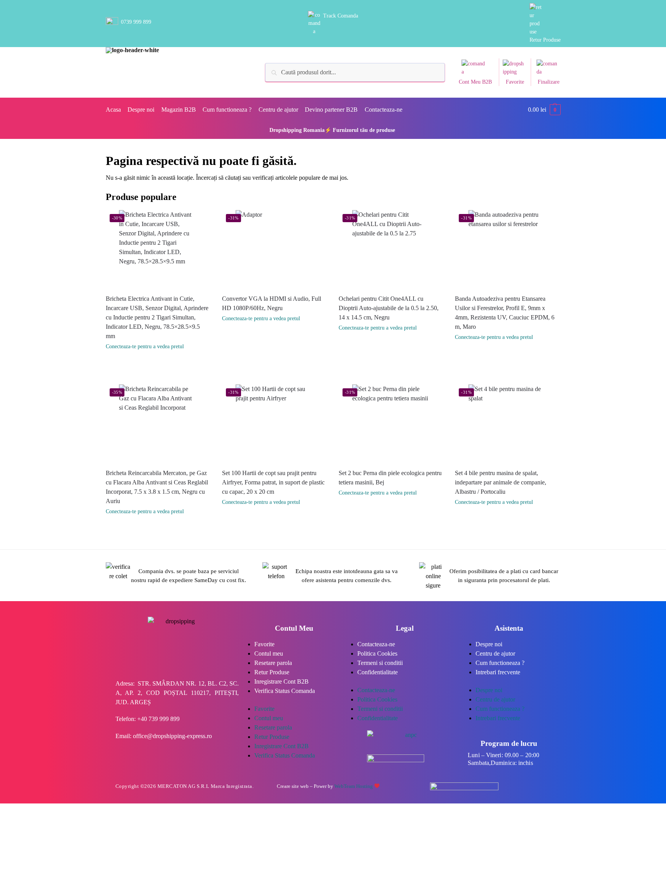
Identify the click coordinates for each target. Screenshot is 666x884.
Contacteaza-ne (376, 644)
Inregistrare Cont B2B (281, 681)
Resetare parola (273, 662)
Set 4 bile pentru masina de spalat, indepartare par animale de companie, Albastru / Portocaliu (500, 482)
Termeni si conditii (380, 662)
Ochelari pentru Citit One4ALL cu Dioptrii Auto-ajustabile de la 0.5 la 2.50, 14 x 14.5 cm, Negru (389, 308)
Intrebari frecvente (497, 672)
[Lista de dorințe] (204, 222)
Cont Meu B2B (475, 82)
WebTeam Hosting (354, 786)
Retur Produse (545, 40)
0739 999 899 (136, 22)
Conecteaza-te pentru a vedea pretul (145, 346)
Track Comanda (340, 16)
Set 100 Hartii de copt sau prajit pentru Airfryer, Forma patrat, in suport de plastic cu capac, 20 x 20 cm (273, 482)
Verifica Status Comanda (284, 691)
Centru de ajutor (495, 653)
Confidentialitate (377, 672)
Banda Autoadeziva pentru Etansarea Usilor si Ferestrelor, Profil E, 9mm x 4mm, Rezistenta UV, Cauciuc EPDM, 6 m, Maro (504, 312)
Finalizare (548, 82)
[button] (544, 109)
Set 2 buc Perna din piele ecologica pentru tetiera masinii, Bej (390, 478)
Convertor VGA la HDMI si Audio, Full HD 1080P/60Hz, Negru (271, 303)
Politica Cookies (377, 653)
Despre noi (488, 644)
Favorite (515, 82)
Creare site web (293, 786)
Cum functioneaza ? (499, 662)
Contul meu (268, 653)
